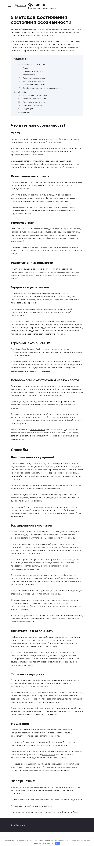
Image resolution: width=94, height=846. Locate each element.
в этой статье (48, 755)
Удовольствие (29, 75)
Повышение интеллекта (33, 71)
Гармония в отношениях (34, 85)
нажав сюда (63, 600)
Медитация (28, 109)
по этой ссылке (37, 430)
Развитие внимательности (34, 78)
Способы (22, 92)
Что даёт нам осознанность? (31, 64)
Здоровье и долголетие (33, 81)
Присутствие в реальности (35, 102)
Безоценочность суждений (35, 95)
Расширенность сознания (34, 99)
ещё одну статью (53, 787)
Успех (25, 68)
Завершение (24, 112)
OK (57, 843)
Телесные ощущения (32, 105)
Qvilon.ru (36, 4)
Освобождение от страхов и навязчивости (42, 88)
